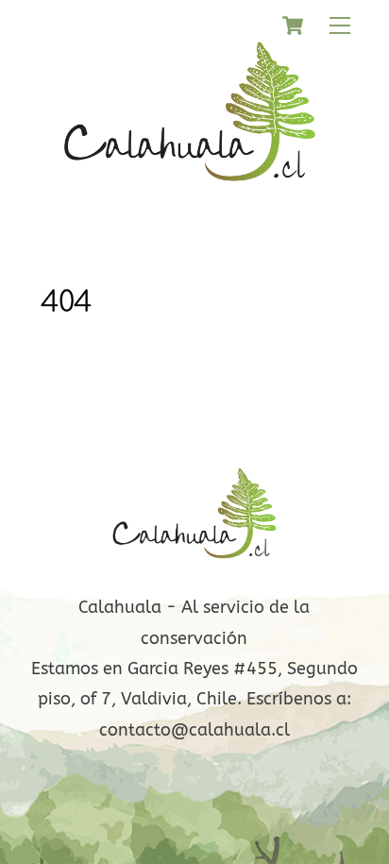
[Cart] (293, 25)
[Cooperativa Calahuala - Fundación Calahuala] (190, 193)
